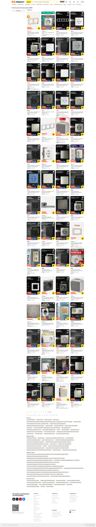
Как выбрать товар (55, 495)
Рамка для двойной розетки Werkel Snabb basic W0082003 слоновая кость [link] (76, 243)
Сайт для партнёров (55, 516)
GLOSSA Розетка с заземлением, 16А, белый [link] (48, 33)
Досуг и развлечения (37, 495)
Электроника (36, 501)
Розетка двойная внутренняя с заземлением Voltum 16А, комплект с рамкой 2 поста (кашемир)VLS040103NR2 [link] (77, 324)
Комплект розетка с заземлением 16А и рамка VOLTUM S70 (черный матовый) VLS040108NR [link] (33, 243)
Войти (82, 1)
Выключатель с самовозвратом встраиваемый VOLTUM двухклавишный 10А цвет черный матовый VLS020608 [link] (47, 243)
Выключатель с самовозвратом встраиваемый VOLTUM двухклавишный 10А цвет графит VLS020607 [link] (32, 377)
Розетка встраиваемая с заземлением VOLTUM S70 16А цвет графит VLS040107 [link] (33, 217)
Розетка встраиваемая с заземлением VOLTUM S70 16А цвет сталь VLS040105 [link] (77, 139)
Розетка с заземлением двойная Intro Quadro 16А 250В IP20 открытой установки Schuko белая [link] (77, 166)
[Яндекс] (93, 525)
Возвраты (53, 501)
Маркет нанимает (72, 501)
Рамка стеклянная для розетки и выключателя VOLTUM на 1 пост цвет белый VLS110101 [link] (33, 298)
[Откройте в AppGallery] (20, 500)
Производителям (72, 498)
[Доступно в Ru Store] (23, 500)
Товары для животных (37, 516)
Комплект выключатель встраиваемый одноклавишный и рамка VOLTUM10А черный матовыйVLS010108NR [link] (76, 192)
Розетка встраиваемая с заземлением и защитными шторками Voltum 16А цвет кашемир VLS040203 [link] (77, 112)
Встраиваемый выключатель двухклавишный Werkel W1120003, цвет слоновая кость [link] (62, 404)
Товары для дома (36, 504)
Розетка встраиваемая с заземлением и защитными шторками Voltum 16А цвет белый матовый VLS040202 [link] (62, 112)
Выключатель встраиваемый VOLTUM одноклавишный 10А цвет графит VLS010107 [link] (77, 85)
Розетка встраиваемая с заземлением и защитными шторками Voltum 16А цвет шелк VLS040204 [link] (33, 85)
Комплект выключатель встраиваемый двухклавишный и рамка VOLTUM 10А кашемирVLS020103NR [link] (76, 404)
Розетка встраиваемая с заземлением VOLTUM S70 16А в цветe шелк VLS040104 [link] (62, 243)
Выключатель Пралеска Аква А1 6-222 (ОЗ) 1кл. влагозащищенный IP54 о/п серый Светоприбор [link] (77, 298)
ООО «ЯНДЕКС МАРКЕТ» (91, 524)
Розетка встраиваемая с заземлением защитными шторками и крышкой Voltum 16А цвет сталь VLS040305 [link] (33, 404)
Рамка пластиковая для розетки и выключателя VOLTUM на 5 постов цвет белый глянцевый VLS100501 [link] (62, 33)
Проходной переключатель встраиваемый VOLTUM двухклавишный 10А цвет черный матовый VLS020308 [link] (61, 270)
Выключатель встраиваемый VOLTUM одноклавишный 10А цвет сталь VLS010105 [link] (62, 192)
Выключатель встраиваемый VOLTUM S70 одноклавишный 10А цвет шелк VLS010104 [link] (48, 85)
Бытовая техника (36, 498)
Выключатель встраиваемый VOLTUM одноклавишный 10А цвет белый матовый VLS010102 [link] (62, 85)
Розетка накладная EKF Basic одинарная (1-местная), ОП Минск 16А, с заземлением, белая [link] (77, 270)
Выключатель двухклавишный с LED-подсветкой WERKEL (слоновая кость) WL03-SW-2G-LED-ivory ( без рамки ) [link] (33, 324)
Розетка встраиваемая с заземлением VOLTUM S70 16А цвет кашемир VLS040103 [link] (62, 350)
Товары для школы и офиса (38, 513)
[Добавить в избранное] (39, 13)
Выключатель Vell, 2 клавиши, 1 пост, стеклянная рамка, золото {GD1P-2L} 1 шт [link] (62, 324)
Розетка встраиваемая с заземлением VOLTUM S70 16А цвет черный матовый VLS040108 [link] (33, 166)
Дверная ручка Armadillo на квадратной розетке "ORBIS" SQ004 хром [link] (48, 217)
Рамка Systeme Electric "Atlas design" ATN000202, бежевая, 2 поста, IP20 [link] (33, 33)
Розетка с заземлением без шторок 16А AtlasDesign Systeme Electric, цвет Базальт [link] (48, 298)
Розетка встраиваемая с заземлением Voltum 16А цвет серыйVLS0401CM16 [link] (77, 59)
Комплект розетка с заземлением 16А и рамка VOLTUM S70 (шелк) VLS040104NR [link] (77, 217)
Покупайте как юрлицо (55, 498)
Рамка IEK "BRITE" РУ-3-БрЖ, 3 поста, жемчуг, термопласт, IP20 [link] (48, 139)
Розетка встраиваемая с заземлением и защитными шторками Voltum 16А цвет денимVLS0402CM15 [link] (33, 192)
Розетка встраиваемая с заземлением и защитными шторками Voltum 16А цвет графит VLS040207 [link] (33, 350)
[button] (30, 10)
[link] (30, 420)
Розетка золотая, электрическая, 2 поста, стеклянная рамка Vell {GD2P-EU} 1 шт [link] (33, 270)
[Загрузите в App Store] (13, 500)
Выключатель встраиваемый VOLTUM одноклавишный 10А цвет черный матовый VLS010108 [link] (62, 59)
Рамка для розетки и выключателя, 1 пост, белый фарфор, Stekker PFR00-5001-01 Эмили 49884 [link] (48, 324)
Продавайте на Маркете (56, 513)
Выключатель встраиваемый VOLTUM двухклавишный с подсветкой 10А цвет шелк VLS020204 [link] (77, 377)
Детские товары (36, 519)
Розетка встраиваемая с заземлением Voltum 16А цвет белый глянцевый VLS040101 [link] (77, 33)
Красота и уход (36, 507)
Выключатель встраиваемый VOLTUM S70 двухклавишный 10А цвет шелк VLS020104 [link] (62, 166)
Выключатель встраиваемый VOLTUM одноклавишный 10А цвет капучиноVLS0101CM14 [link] (62, 217)
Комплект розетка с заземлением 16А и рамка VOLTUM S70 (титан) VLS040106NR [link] (62, 298)
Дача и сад (35, 510)
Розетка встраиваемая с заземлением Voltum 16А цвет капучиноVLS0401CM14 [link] (48, 112)
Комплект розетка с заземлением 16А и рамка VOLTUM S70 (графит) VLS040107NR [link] (33, 112)
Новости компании (73, 495)
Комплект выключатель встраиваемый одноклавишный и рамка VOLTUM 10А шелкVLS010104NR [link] (47, 270)
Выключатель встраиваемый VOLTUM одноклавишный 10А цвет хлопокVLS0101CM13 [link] (48, 192)
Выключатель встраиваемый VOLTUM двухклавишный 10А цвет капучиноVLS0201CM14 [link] (48, 404)
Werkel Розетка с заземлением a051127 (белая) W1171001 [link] (47, 166)
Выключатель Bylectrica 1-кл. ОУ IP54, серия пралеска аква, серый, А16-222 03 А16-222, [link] (62, 139)
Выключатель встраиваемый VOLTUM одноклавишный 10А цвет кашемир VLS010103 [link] (33, 139)
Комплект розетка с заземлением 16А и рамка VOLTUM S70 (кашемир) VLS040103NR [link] (33, 59)
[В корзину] (38, 28)
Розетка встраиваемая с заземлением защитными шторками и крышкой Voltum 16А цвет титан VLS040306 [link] (77, 350)
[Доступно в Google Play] (17, 500)
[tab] (14, 4)
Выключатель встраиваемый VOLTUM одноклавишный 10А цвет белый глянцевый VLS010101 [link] (48, 59)
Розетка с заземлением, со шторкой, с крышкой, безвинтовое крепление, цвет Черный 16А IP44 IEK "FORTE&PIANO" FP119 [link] (62, 377)
